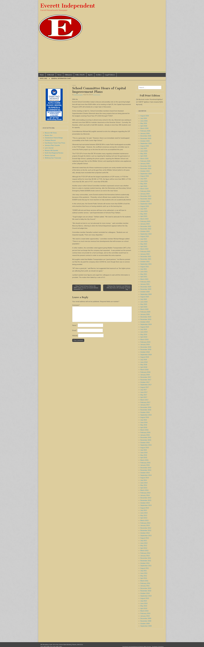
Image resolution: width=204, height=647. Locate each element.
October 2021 (145, 261)
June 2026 (143, 121)
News (59, 75)
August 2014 (144, 477)
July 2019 (143, 329)
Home (42, 75)
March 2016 (144, 430)
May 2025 (143, 153)
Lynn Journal (49, 148)
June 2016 (143, 422)
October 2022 (145, 231)
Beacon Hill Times (51, 133)
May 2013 (143, 515)
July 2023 (143, 209)
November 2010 (145, 591)
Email (74, 330)
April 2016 (143, 427)
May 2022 (143, 244)
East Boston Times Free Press (55, 143)
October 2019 (145, 322)
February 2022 (145, 251)
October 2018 (145, 352)
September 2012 (146, 535)
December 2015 (145, 437)
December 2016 (145, 407)
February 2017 (145, 402)
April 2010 (143, 608)
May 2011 (143, 576)
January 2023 (145, 224)
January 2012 (145, 555)
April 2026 (143, 126)
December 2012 (145, 528)
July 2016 (143, 420)
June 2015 (143, 452)
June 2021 (143, 271)
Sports (90, 75)
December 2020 (145, 287)
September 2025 (146, 143)
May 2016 (143, 425)
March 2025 (144, 158)
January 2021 (145, 284)
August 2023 (144, 206)
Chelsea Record (50, 140)
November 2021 (145, 259)
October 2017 (145, 382)
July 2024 (143, 178)
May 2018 (143, 364)
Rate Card (43, 78)
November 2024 (145, 168)
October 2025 (145, 141)
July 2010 (143, 601)
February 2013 (145, 523)
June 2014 (143, 483)
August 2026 (144, 116)
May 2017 (143, 395)
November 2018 (145, 349)
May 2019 (143, 334)
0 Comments (96, 94)
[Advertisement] (102, 57)
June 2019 (143, 332)
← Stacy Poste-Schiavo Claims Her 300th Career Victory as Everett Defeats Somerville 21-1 (86, 287)
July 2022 (143, 239)
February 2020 (145, 312)
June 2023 (143, 211)
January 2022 (145, 254)
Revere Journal (50, 155)
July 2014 (143, 480)
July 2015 (143, 450)
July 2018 (143, 359)
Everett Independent (67, 5)
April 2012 (143, 548)
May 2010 (143, 606)
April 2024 (143, 186)
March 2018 (144, 369)
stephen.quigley (78, 94)
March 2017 (144, 400)
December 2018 (145, 347)
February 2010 (145, 613)
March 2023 (144, 219)
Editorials (50, 75)
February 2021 (145, 282)
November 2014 (145, 470)
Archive (99, 75)
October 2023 (145, 201)
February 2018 (145, 372)
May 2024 (143, 183)
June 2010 (143, 603)
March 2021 (144, 279)
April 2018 (143, 367)
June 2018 (143, 362)
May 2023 (143, 214)
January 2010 (145, 616)
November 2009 (145, 621)
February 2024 (145, 191)
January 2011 (144, 586)
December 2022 (145, 226)
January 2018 (145, 375)
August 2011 (144, 568)
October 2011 (144, 563)
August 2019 (144, 327)
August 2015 (144, 447)
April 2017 (143, 397)
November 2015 (145, 440)
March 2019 (144, 339)
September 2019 (146, 324)
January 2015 (145, 465)
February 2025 (145, 161)
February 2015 (145, 462)
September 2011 (146, 565)
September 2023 (146, 204)
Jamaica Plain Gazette (52, 145)
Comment (76, 305)
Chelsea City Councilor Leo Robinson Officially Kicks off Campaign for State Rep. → (118, 287)
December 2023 (145, 196)
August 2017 (144, 387)
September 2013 (146, 505)
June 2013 (143, 513)
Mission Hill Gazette (51, 150)
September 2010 (146, 596)
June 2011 (143, 573)
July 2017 (143, 390)
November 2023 (145, 199)
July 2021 (143, 269)
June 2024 (143, 181)
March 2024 (144, 188)
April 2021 (143, 276)
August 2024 (144, 176)
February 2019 (145, 342)
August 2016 (144, 417)
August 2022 (144, 236)
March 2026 (144, 128)
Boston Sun (48, 135)
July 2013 (143, 510)
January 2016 (145, 435)
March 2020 (144, 309)
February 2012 (145, 553)
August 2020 (144, 297)
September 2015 (146, 445)
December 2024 (145, 166)
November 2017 (145, 380)
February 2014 (145, 493)
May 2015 (143, 455)
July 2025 (143, 148)
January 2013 (145, 525)
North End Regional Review (54, 153)
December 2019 (145, 317)
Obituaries (68, 75)
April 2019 (143, 337)
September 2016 (146, 415)
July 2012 (143, 540)
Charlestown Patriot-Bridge (54, 138)
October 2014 (145, 472)
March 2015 (144, 460)
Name (74, 325)
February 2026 (145, 131)
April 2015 (143, 457)
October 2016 (145, 412)
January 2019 (145, 344)
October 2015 (145, 442)
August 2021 (144, 266)
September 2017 (146, 385)
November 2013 (145, 500)
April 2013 (143, 518)
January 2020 (145, 314)
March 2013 (144, 520)
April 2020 (143, 307)
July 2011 (143, 570)
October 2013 (145, 503)
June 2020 (143, 302)
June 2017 (143, 392)
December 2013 (145, 498)
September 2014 (146, 475)
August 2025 (144, 146)
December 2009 (145, 618)
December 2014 (145, 467)
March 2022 (144, 249)
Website (75, 335)
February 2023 (145, 221)
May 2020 (143, 304)
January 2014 (145, 495)
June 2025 (143, 151)
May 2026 (143, 123)
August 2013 (144, 508)
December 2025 (145, 136)
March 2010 (144, 611)
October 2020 (145, 292)
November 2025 (145, 138)
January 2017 (145, 405)
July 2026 (143, 118)
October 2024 (145, 171)
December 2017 (145, 377)
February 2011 (145, 583)
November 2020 (145, 289)
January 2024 (145, 194)
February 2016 (145, 432)
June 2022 (143, 241)
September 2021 (146, 264)
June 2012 (143, 543)
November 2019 (145, 319)
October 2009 (145, 623)
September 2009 (146, 626)
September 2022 (146, 234)
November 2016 (145, 410)
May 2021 (143, 274)
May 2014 (143, 485)
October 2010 (145, 593)
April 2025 (143, 156)
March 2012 (144, 550)
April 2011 (143, 578)
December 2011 (145, 558)
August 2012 (144, 538)
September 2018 (146, 354)
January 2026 (145, 133)
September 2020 (146, 294)
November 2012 (145, 530)
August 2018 (144, 357)
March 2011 (144, 581)
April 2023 (143, 216)
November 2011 (145, 560)
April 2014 (143, 488)
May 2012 (143, 545)
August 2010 (144, 598)
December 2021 (145, 256)
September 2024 (146, 173)
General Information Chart (61, 78)
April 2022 (143, 246)
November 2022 (145, 229)
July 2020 (143, 299)
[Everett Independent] (102, 20)
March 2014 (144, 490)
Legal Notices (110, 75)
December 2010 (145, 588)
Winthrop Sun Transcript (53, 158)
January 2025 (145, 163)
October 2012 (145, 533)
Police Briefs (80, 75)
